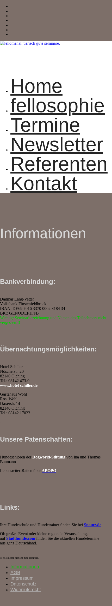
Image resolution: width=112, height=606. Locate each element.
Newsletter (56, 144)
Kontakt (43, 183)
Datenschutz (23, 584)
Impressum (22, 578)
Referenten (59, 164)
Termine (45, 125)
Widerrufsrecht (25, 589)
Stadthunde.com (20, 538)
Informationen (24, 566)
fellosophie (57, 105)
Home (36, 86)
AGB (15, 572)
